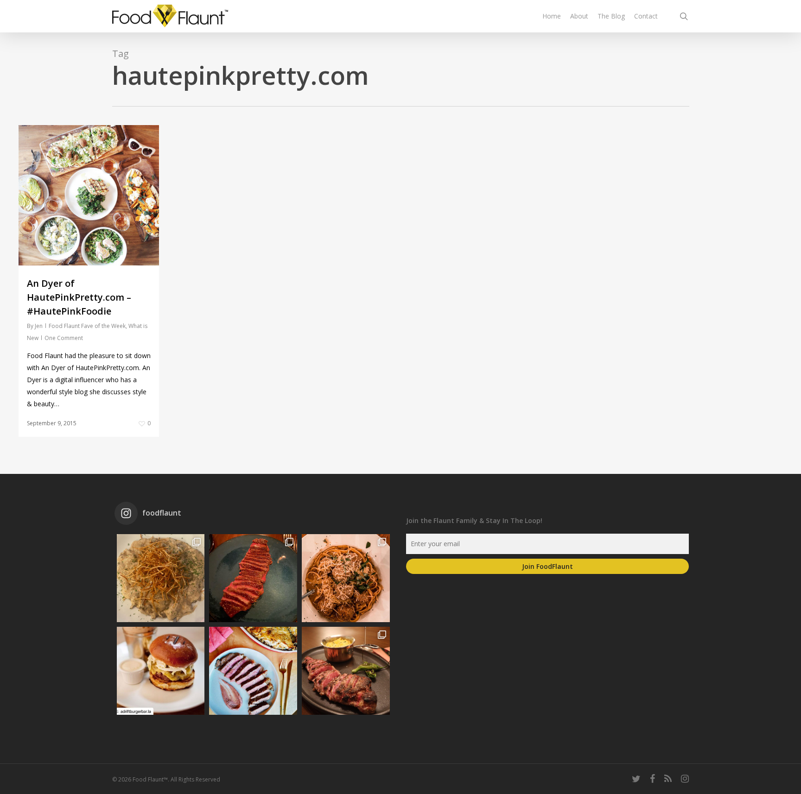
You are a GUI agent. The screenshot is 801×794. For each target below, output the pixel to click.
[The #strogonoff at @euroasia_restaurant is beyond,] (161, 578)
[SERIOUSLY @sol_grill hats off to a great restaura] (346, 578)
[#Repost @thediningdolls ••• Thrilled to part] (253, 671)
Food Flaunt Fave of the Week (87, 326)
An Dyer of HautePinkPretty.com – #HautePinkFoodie (79, 297)
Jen (39, 326)
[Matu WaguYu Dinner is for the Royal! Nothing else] (253, 578)
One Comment (63, 338)
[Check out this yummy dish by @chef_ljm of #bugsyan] (346, 671)
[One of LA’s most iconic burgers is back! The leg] (161, 671)
